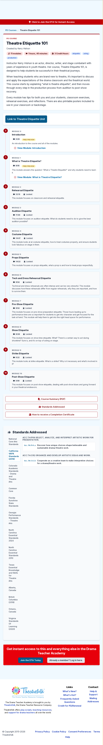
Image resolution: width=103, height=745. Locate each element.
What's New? (70, 691)
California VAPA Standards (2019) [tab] (14, 455)
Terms (96, 731)
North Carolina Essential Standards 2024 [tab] (13, 535)
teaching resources (42, 710)
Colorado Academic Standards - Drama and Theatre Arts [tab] (13, 474)
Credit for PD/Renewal (69, 705)
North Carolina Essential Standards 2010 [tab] (13, 552)
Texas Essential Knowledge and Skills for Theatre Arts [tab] (14, 573)
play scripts (26, 710)
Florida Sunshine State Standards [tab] (13, 502)
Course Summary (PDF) (62, 399)
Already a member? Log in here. (66, 660)
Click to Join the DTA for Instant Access (53, 22)
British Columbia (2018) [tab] (13, 599)
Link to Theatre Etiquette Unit (26, 119)
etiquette (76, 54)
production (12, 58)
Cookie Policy (59, 731)
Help (67, 737)
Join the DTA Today (30, 660)
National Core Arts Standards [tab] (13, 441)
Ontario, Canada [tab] (12, 610)
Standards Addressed (53, 406)
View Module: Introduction (31, 148)
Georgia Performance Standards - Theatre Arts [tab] (14, 517)
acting (86, 54)
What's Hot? (69, 695)
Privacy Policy (42, 731)
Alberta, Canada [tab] (12, 588)
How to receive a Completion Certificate (62, 414)
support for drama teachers (21, 712)
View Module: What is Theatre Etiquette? (39, 177)
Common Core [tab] (13, 489)
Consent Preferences (79, 731)
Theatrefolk (9, 705)
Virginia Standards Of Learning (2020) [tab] (13, 623)
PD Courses (10, 30)
